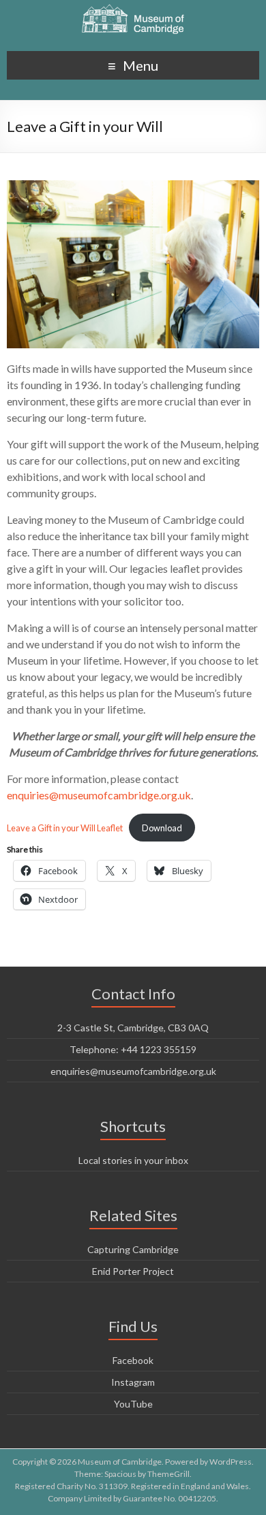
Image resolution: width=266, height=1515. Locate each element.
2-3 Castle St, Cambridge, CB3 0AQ (133, 1027)
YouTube (133, 1404)
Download (162, 827)
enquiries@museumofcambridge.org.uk (99, 794)
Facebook (133, 1360)
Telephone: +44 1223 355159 (133, 1049)
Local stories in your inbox (133, 1160)
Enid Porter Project (133, 1271)
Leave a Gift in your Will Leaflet (65, 827)
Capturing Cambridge (133, 1249)
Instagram (133, 1382)
